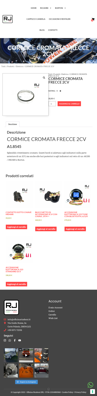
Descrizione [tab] (12, 124)
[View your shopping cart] (93, 19)
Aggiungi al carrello (69, 104)
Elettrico (19, 66)
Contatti (52, 30)
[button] (44, 77)
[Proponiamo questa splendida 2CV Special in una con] (11, 355)
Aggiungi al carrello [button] (16, 227)
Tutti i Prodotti (7, 66)
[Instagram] (5, 340)
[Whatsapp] (9, 340)
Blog (42, 30)
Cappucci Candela (36, 19)
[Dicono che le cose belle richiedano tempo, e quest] (26, 355)
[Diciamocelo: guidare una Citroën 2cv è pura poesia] (11, 371)
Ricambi (44, 8)
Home (34, 8)
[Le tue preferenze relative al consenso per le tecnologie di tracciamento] (92, 391)
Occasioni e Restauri (59, 19)
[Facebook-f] (14, 340)
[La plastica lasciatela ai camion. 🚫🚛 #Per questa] (41, 355)
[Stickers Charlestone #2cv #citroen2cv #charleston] (41, 371)
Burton (59, 8)
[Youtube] (19, 340)
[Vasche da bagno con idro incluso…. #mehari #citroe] (26, 371)
